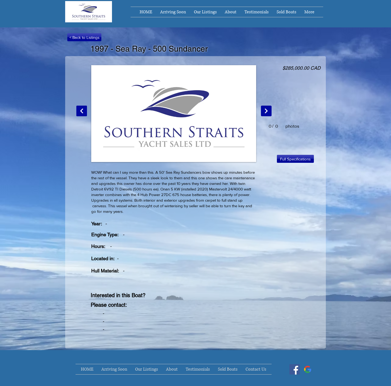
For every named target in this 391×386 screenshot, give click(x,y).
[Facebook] (294, 369)
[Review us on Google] (307, 369)
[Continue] (81, 111)
